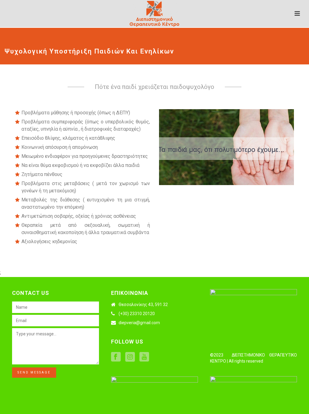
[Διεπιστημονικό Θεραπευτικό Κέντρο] (154, 13)
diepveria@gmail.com (139, 322)
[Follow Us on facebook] (116, 357)
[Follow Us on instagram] (130, 357)
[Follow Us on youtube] (144, 357)
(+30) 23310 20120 (137, 313)
